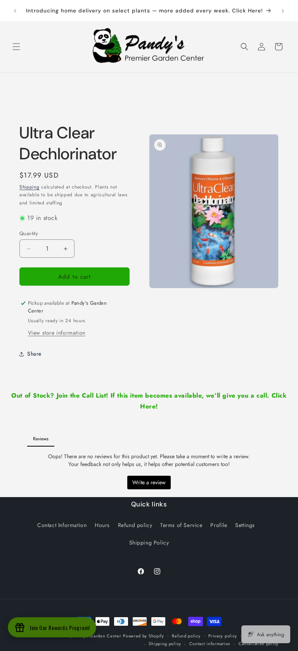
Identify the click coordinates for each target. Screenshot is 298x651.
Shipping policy (165, 644)
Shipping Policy (149, 542)
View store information (56, 333)
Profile (218, 525)
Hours (102, 525)
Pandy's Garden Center (97, 636)
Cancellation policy (259, 644)
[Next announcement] (282, 10)
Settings (245, 525)
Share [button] (34, 354)
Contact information (209, 644)
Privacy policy (222, 636)
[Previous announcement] (15, 10)
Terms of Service (181, 525)
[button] (16, 46)
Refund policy (135, 525)
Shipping (29, 186)
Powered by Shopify (143, 636)
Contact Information (62, 525)
